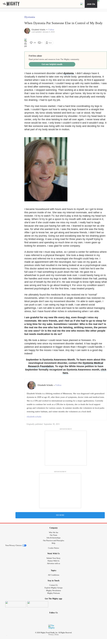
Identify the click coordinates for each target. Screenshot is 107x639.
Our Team (53, 535)
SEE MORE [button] (60, 515)
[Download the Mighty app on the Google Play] (37, 604)
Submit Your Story (53, 558)
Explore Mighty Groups (54, 588)
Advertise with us (53, 563)
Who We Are (53, 532)
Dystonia (29, 16)
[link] (11, 4)
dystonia (68, 73)
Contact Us (53, 585)
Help (53, 543)
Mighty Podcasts (53, 593)
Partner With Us (53, 561)
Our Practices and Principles (53, 540)
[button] (51, 29)
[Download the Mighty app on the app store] (15, 604)
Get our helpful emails (52, 64)
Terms (57, 635)
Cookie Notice (53, 548)
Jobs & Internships (53, 538)
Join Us (91, 4)
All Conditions (53, 575)
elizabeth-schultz (34, 416)
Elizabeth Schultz (39, 30)
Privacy (51, 635)
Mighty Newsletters (53, 590)
